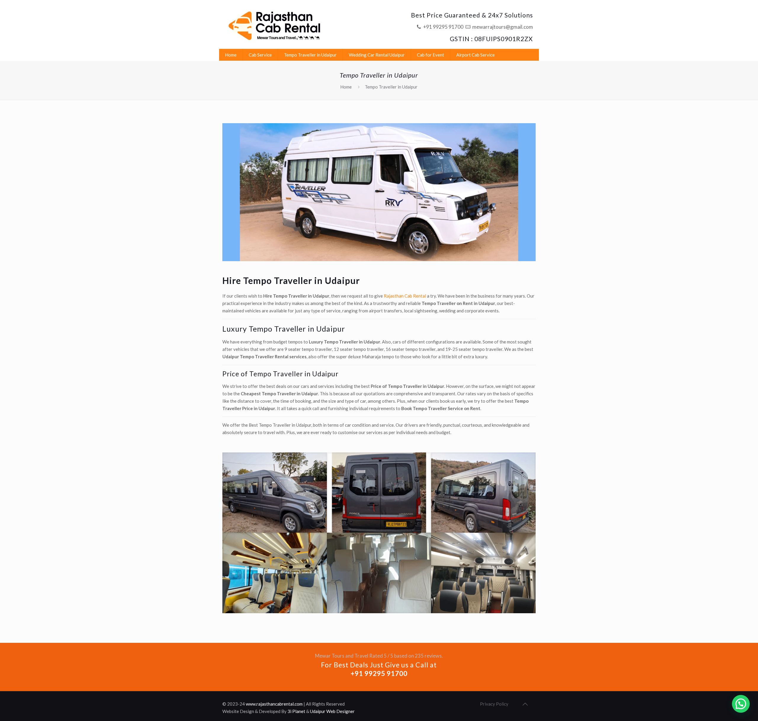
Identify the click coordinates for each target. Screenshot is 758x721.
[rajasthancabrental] (275, 24)
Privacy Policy (494, 703)
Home (346, 86)
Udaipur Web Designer (332, 711)
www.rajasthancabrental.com (274, 703)
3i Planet (296, 711)
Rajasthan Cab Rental (405, 295)
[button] (741, 704)
